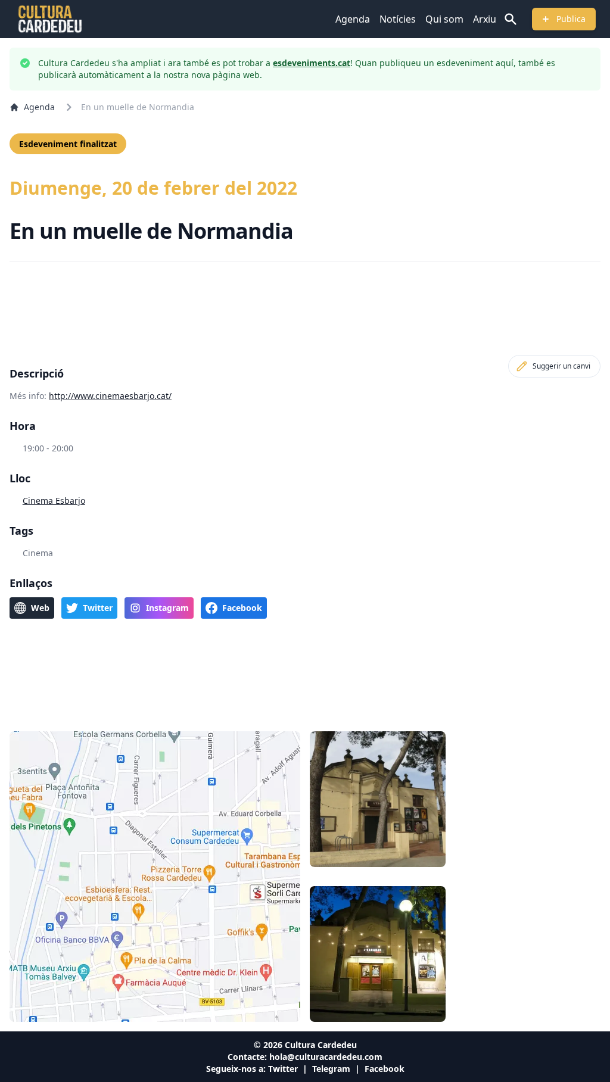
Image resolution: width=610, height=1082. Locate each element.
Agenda (352, 19)
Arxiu (484, 19)
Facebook (384, 1068)
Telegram (331, 1068)
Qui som (444, 19)
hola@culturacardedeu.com (325, 1056)
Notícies (397, 19)
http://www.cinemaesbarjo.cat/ (110, 395)
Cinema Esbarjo (54, 500)
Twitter (283, 1068)
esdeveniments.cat (311, 62)
